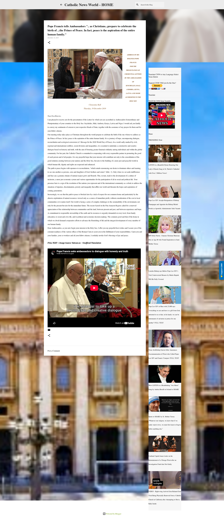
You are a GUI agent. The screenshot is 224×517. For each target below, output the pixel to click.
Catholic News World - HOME (89, 4)
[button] (49, 42)
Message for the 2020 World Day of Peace (96, 142)
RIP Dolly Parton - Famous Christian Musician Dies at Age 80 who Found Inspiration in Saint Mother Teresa (164, 240)
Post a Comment (54, 350)
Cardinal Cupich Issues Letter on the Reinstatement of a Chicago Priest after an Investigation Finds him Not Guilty (162, 460)
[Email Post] (49, 331)
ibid (107, 172)
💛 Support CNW (221, 270)
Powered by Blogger (113, 513)
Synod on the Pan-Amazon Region (108, 205)
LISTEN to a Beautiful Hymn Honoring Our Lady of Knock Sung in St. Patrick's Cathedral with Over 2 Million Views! (164, 169)
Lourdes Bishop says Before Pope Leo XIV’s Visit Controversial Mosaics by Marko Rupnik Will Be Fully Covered (164, 275)
